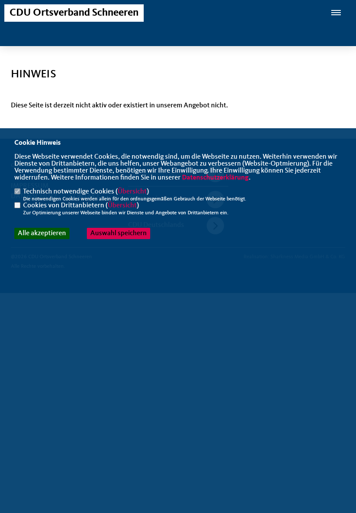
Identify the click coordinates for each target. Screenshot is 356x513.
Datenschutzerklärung (215, 177)
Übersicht (132, 191)
